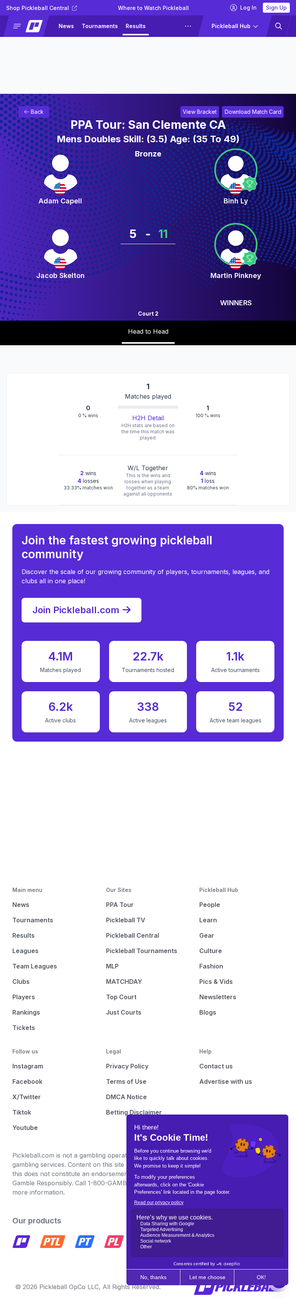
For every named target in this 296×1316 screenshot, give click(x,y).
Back (37, 111)
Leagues (165, 26)
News (66, 26)
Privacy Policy (127, 1066)
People (209, 904)
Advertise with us (225, 1081)
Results (136, 26)
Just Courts (123, 1012)
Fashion (211, 966)
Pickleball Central (132, 935)
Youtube (25, 1127)
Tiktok (21, 1112)
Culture (210, 951)
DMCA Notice (126, 1097)
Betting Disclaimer (134, 1112)
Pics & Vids (216, 981)
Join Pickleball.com (75, 610)
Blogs (207, 1012)
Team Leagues (34, 966)
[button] (29, 26)
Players (23, 997)
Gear (206, 935)
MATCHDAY (124, 981)
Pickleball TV (125, 920)
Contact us (216, 1066)
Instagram (27, 1066)
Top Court (121, 997)
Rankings (26, 1012)
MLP (112, 966)
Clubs (21, 981)
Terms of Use (126, 1081)
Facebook (27, 1081)
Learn (208, 920)
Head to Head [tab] (148, 331)
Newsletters (217, 997)
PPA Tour (120, 904)
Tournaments (100, 26)
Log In (248, 7)
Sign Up (276, 7)
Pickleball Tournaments (141, 951)
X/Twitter (26, 1097)
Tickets (23, 1028)
